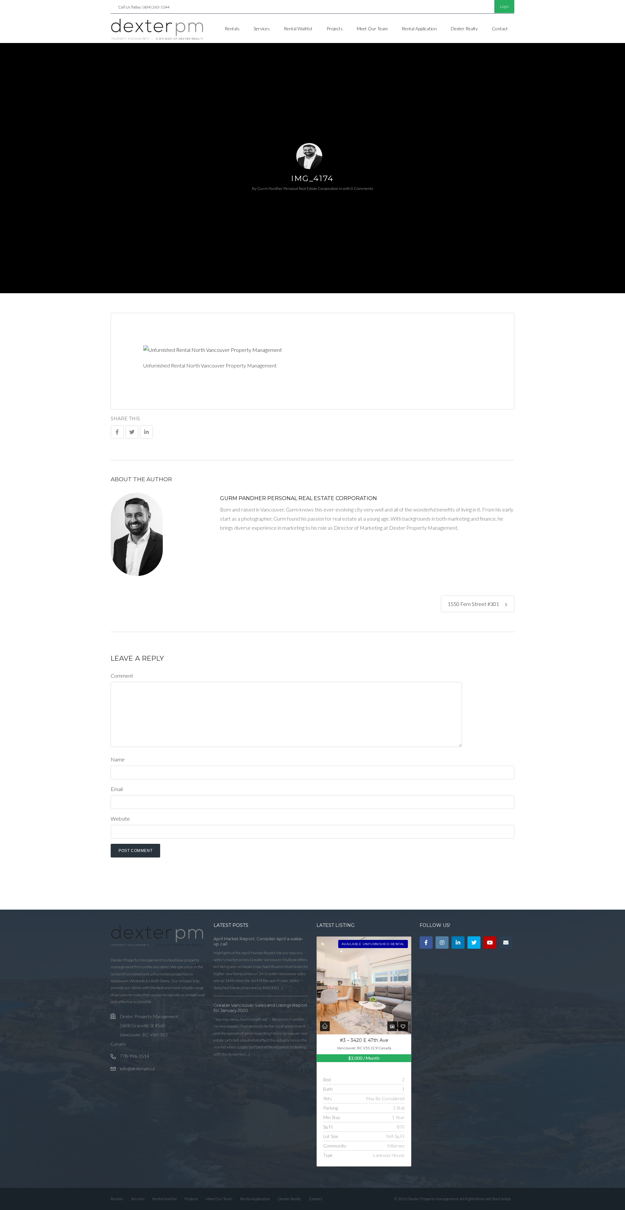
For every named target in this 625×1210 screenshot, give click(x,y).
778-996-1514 (134, 1056)
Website (120, 818)
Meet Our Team (372, 28)
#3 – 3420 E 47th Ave (364, 1040)
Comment (122, 675)
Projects (334, 28)
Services (262, 28)
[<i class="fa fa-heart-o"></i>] (403, 1026)
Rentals (232, 28)
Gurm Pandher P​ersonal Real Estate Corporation (297, 188)
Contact (500, 28)
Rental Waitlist (298, 28)
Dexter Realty (464, 28)
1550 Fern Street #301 (474, 604)
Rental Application (419, 28)
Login (504, 6)
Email (117, 789)
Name (118, 759)
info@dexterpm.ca (137, 1068)
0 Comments (362, 188)
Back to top (501, 1198)
